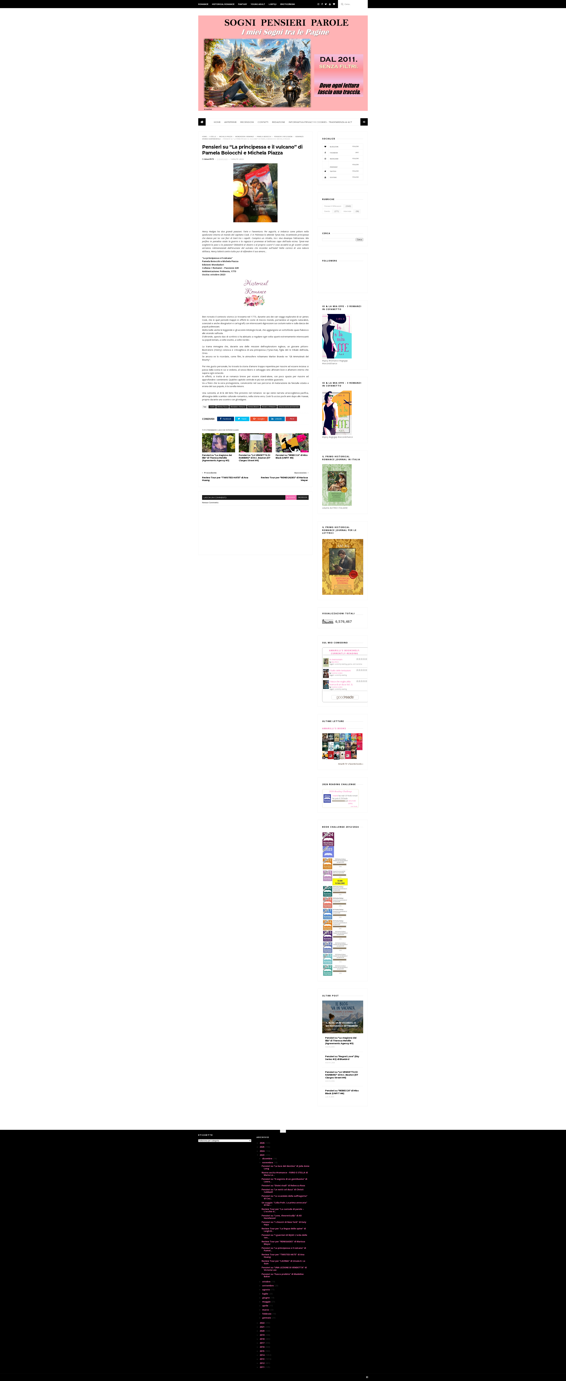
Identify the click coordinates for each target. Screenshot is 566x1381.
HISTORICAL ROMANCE (223, 4)
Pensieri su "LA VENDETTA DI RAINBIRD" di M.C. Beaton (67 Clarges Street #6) (254, 458)
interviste (347, 211)
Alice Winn (335, 662)
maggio (266, 1301)
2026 (262, 1142)
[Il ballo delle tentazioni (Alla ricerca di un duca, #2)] (326, 677)
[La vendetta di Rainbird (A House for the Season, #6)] (359, 749)
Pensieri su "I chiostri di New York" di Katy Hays (284, 1223)
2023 (262, 1155)
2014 (262, 1355)
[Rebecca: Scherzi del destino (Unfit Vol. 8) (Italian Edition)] (325, 758)
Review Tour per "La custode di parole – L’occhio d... (283, 1210)
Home (204, 137)
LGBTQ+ (273, 4)
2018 (262, 1339)
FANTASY (242, 4)
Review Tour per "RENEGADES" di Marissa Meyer (283, 1242)
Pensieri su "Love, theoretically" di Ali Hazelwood (282, 1216)
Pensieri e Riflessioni (283, 137)
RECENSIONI (247, 122)
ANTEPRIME (230, 122)
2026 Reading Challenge (340, 791)
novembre (268, 1162)
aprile (265, 1305)
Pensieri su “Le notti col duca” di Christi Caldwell (282, 1190)
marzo (266, 1309)
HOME (217, 122)
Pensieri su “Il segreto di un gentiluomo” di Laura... (284, 1180)
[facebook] (322, 4)
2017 (262, 1342)
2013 (262, 1359)
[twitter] (326, 4)
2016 (262, 1346)
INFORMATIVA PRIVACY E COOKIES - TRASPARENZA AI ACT (320, 122)
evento (327, 211)
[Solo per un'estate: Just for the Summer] (354, 741)
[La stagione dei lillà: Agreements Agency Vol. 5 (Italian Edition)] (348, 750)
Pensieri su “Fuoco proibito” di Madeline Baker (283, 1275)
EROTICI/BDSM (287, 4)
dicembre (267, 1158)
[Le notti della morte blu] (336, 750)
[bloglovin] (334, 4)
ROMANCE (203, 4)
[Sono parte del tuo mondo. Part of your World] (348, 741)
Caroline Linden (337, 673)
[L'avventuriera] (331, 758)
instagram (344, 159)
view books (354, 806)
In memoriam (335, 659)
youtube (344, 177)
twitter (344, 171)
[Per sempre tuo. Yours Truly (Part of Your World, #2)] (359, 741)
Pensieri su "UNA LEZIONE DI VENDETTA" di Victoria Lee (284, 1268)
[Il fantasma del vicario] (342, 750)
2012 (262, 1363)
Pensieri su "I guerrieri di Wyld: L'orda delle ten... (284, 1236)
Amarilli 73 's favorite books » (350, 764)
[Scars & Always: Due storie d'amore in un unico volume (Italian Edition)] (331, 741)
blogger (291, 497)
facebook (302, 497)
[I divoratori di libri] (342, 758)
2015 (262, 1351)
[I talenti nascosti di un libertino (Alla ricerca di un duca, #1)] (325, 741)
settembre (268, 1285)
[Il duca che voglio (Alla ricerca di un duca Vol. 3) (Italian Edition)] (326, 688)
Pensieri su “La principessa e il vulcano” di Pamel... (284, 1249)
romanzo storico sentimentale (289, 407)
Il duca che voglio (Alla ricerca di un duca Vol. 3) (341, 683)
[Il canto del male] (325, 750)
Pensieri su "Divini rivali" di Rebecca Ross (283, 1185)
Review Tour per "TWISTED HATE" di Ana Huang (283, 1255)
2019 (262, 1335)
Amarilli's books (334, 728)
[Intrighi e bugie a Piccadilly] (354, 750)
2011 (262, 1367)
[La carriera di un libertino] (348, 758)
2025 (262, 1146)
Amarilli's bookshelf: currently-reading (344, 652)
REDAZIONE (278, 122)
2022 (262, 1322)
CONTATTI (263, 122)
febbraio (267, 1313)
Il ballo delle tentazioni (340, 670)
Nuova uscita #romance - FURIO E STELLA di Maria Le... (285, 1173)
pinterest (344, 166)
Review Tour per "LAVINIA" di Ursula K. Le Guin (283, 1262)
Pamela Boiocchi (264, 137)
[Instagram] (318, 4)
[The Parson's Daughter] (336, 741)
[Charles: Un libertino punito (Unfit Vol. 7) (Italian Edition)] (336, 758)
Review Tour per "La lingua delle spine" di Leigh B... (284, 1229)
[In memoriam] (326, 666)
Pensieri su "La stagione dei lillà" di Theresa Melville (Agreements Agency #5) (217, 458)
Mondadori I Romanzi (244, 137)
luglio (265, 1293)
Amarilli (335, 795)
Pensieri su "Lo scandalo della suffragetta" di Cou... (284, 1197)
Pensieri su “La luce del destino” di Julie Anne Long (285, 1167)
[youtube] (330, 4)
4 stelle (212, 137)
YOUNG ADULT (258, 4)
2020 (262, 1330)
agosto (266, 1289)
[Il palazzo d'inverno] (331, 750)
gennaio (267, 1317)
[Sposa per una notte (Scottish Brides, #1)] (354, 758)
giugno (266, 1297)
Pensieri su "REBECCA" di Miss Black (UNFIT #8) (291, 456)
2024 (262, 1151)
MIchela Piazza (225, 137)
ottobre (266, 1281)
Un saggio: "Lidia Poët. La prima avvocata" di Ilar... (284, 1203)
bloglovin (344, 147)
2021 (262, 1326)
